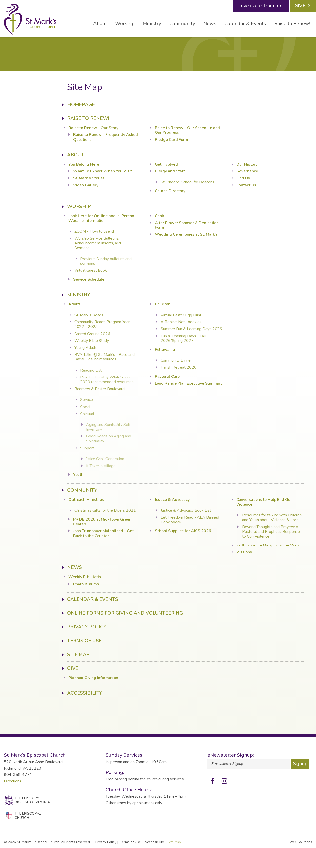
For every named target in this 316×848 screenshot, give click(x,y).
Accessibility (84, 693)
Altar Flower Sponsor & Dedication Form (186, 225)
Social (85, 407)
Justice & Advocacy (172, 499)
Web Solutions (300, 842)
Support (87, 448)
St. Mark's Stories (89, 178)
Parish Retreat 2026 (179, 367)
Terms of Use (84, 641)
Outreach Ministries (86, 499)
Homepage (81, 104)
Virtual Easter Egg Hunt (181, 315)
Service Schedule (88, 279)
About (100, 23)
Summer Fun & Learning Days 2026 (191, 329)
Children (162, 304)
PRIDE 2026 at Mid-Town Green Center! (102, 522)
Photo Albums (86, 584)
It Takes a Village (101, 466)
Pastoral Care (167, 376)
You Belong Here (83, 164)
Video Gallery (85, 185)
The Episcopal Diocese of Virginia (32, 800)
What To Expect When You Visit (102, 171)
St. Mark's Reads (88, 315)
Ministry (152, 23)
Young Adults (85, 347)
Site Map (78, 654)
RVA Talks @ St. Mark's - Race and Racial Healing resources (104, 357)
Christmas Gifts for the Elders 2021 (105, 510)
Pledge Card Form (171, 139)
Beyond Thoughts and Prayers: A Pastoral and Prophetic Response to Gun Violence (271, 531)
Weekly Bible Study (91, 340)
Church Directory (170, 191)
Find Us (243, 178)
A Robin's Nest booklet (181, 322)
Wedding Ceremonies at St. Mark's (186, 234)
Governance (247, 171)
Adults (74, 304)
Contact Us (246, 185)
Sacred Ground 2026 (92, 334)
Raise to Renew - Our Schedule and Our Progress (187, 130)
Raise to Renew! (292, 23)
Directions (12, 781)
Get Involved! (167, 164)
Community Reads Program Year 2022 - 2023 (102, 324)
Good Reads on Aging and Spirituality (108, 438)
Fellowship (165, 349)
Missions (244, 552)
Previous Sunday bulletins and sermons (106, 261)
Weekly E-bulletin (84, 577)
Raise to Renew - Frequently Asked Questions (105, 137)
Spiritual (87, 413)
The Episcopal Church (28, 815)
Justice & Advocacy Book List (186, 510)
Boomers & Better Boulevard (99, 389)
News (209, 23)
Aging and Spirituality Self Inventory (108, 427)
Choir (159, 216)
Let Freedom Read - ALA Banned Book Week (190, 520)
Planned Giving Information (93, 677)
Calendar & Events (245, 23)
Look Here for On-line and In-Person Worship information (101, 218)
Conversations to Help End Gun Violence (264, 502)
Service (86, 399)
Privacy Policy (87, 627)
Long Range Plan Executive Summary (188, 383)
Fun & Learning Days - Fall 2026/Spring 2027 (183, 338)
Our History (246, 164)
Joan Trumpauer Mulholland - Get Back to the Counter (103, 533)
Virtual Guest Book (90, 270)
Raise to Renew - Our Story (93, 128)
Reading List (91, 370)
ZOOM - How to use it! (94, 231)
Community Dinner (176, 360)
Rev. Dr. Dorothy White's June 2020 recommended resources (107, 380)
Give (300, 5)
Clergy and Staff (170, 171)
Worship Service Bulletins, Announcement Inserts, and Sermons (97, 243)
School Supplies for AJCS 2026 (183, 531)
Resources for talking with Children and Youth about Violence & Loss (272, 517)
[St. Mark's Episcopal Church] (30, 20)
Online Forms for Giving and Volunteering (125, 613)
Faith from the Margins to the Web (267, 545)
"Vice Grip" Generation (105, 459)
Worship (125, 23)
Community (182, 23)
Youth (78, 474)
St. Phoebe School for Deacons (187, 182)
